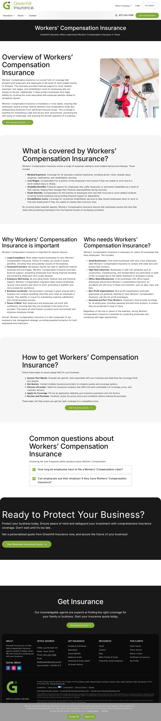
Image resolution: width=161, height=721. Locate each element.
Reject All (89, 716)
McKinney (129, 682)
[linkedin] (19, 668)
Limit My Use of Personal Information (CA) (105, 691)
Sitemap (91, 687)
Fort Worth (105, 682)
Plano (135, 682)
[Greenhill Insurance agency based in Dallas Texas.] (12, 681)
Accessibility (41, 687)
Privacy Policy (53, 687)
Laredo (123, 682)
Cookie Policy (68, 687)
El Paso (98, 682)
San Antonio (142, 682)
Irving (118, 682)
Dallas (92, 682)
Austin (87, 682)
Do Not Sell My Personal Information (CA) (75, 691)
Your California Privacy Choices (47, 691)
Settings (104, 711)
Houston (112, 682)
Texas (69, 682)
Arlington (81, 682)
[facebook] (8, 668)
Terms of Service (81, 687)
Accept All (74, 716)
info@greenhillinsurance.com (49, 662)
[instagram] (14, 668)
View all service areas (57, 684)
